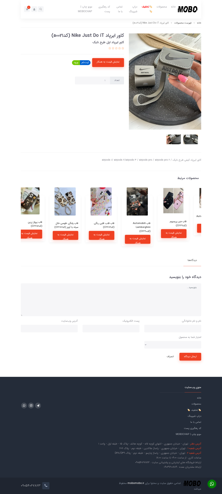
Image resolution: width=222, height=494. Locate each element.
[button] (41, 9)
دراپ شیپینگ (133, 9)
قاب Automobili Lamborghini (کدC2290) (151, 227)
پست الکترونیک (131, 321)
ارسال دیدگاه (190, 356)
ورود (76, 62)
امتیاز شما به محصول (190, 337)
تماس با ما (120, 9)
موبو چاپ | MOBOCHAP (85, 9)
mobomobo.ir (136, 483)
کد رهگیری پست (104, 9)
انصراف (170, 356)
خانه (173, 7)
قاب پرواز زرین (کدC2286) (45, 224)
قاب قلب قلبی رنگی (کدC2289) (114, 225)
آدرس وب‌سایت (69, 321)
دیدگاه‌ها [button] (192, 260)
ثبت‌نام (85, 62)
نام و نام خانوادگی (191, 321)
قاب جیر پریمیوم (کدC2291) (188, 223)
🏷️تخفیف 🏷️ (147, 9)
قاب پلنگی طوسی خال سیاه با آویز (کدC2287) (76, 225)
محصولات (162, 7)
